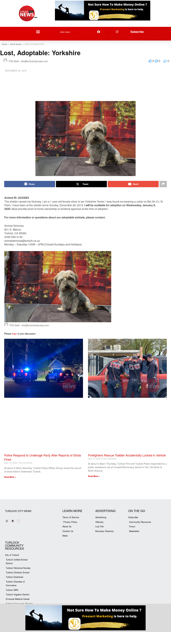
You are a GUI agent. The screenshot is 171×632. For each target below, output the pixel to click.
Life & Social (15, 44)
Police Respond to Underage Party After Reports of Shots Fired (42, 457)
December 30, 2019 (15, 70)
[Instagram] (117, 32)
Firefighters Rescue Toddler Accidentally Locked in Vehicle (127, 455)
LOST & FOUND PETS (34, 44)
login (14, 333)
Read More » (10, 476)
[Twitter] (108, 32)
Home (4, 44)
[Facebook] (98, 32)
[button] (38, 32)
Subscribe (137, 32)
